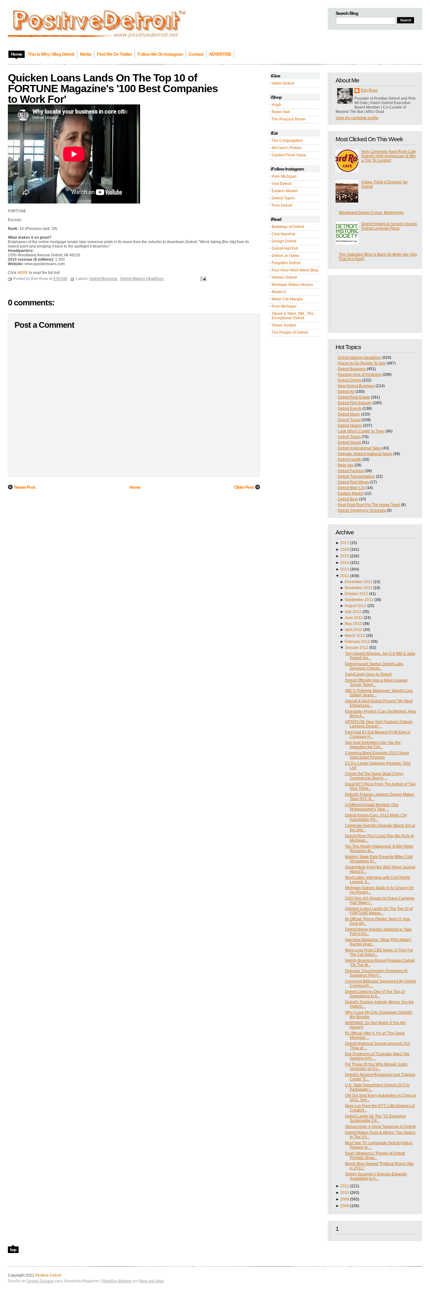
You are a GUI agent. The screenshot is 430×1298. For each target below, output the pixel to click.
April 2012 (353, 629)
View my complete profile (357, 118)
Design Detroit (284, 241)
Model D (279, 292)
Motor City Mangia (287, 299)
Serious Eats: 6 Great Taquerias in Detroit (380, 1126)
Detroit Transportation (356, 476)
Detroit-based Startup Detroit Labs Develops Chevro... (374, 666)
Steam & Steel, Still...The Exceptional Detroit (293, 315)
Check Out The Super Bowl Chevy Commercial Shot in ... (374, 776)
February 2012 (357, 641)
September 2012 (359, 600)
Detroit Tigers (283, 198)
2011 (344, 1186)
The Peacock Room (288, 119)
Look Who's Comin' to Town (361, 431)
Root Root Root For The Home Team (369, 505)
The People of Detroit (290, 332)
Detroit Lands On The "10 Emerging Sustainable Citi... (375, 1118)
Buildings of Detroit (288, 227)
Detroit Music (349, 414)
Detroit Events (350, 408)
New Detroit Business (356, 386)
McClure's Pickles (287, 148)
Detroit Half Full (285, 248)
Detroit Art (346, 391)
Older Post (244, 487)
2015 (344, 556)
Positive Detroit (48, 1275)
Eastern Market (284, 191)
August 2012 (355, 606)
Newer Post (24, 487)
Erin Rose (369, 90)
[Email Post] (202, 278)
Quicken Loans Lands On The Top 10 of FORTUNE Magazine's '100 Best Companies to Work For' (113, 88)
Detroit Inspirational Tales (359, 448)
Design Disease (40, 1281)
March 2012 (355, 635)
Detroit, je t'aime (285, 255)
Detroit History (350, 425)
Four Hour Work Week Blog (295, 270)
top (13, 1249)
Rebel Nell (281, 112)
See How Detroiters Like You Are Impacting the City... (373, 744)
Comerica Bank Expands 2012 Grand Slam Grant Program (377, 755)
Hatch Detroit (283, 83)
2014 (344, 562)
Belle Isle (346, 465)
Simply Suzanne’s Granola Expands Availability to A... (376, 1176)
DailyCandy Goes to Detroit (368, 674)
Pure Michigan (284, 176)
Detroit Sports (349, 442)
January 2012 (356, 647)
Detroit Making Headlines (359, 357)
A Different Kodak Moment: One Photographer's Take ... (372, 807)
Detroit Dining (349, 380)
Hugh (276, 105)
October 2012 (356, 594)
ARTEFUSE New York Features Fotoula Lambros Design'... (378, 724)
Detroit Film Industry (355, 403)
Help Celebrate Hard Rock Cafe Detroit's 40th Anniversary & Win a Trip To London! (388, 156)
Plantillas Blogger (117, 1281)
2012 (344, 576)
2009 (344, 1199)
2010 (344, 1192)
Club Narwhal (283, 234)
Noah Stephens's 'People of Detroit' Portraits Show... (375, 1155)
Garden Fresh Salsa (289, 155)
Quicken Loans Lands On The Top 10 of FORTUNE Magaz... (379, 910)
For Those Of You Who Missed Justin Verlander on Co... (376, 1066)
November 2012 (358, 588)
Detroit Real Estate (354, 397)
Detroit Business (352, 369)
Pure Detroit (282, 205)
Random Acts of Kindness (360, 374)
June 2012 (354, 618)
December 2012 (358, 582)
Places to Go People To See (362, 363)
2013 (344, 569)
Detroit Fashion (351, 471)
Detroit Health (349, 459)
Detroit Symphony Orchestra (362, 510)
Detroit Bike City (351, 488)
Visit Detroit (281, 183)
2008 (344, 1206)
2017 (344, 543)
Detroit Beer (348, 499)
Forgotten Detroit (286, 263)
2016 (344, 549)
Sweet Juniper (284, 325)
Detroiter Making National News (365, 454)
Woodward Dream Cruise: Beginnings (371, 212)
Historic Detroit (284, 277)
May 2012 (353, 623)
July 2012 (353, 612)
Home (134, 487)
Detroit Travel (349, 420)
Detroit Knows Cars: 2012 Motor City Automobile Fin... (376, 817)
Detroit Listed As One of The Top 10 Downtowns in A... (375, 993)
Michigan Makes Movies (292, 284)
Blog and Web (151, 1281)
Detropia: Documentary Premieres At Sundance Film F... (376, 973)
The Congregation (287, 140)
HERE (22, 272)
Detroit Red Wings (353, 482)
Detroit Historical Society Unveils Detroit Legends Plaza (389, 226)
